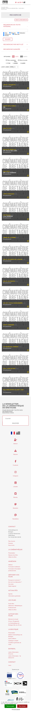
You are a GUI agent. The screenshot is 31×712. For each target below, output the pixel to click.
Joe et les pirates (9, 281)
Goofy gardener (8, 324)
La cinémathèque (15, 549)
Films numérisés (11, 60)
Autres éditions (12, 638)
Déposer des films (13, 555)
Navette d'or (7, 128)
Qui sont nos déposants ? (15, 582)
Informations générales (14, 596)
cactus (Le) (6, 215)
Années (7, 35)
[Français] (13, 433)
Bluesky (15, 497)
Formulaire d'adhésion (14, 566)
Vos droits (10, 584)
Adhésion (12, 561)
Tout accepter (10, 706)
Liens (9, 665)
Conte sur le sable (9, 106)
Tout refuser (22, 706)
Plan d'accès (11, 541)
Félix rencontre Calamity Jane (13, 389)
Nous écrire (11, 545)
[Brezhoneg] (24, 2)
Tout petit (6, 171)
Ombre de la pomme (9, 237)
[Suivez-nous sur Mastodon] (15, 504)
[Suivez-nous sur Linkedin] (15, 483)
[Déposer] (18, 2)
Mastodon (15, 508)
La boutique (13, 629)
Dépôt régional (12, 586)
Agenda (10, 593)
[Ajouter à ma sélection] (28, 88)
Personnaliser (16, 709)
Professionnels (12, 607)
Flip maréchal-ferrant (10, 346)
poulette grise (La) (9, 149)
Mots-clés (16, 34)
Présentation (11, 553)
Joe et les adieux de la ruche (12, 259)
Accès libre (11, 603)
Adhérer (10, 564)
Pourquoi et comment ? (14, 580)
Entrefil (12, 649)
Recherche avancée (15, 49)
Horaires (10, 543)
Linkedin (15, 486)
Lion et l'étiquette (9, 84)
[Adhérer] (16, 2)
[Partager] (22, 2)
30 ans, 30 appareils (13, 621)
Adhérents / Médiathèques (15, 605)
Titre (6, 33)
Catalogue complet (13, 640)
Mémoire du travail (13, 619)
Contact (11, 526)
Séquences (8, 34)
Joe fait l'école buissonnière (12, 303)
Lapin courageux (8, 193)
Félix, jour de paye (9, 368)
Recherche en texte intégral (15, 25)
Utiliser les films (12, 557)
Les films (12, 600)
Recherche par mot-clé (15, 44)
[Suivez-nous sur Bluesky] (15, 494)
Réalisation (22, 33)
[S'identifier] (20, 2)
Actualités (13, 590)
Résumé (13, 33)
